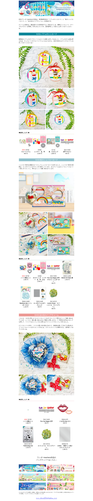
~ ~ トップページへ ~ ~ (46, 498)
